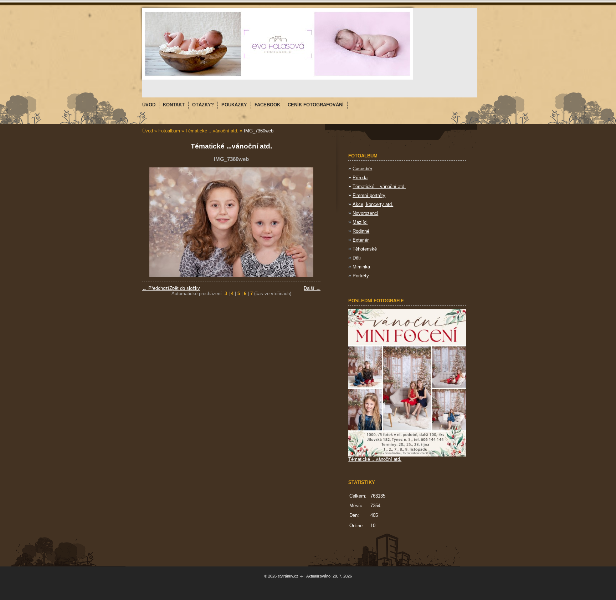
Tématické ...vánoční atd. (211, 130)
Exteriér (361, 240)
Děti (357, 258)
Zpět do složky (184, 288)
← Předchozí (155, 288)
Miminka (361, 266)
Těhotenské (365, 249)
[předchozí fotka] (154, 222)
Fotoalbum (169, 130)
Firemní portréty (369, 195)
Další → (312, 288)
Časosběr (362, 168)
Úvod (147, 130)
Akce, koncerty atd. (373, 204)
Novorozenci (365, 213)
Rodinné (361, 231)
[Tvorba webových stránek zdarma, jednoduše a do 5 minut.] (301, 576)
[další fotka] (309, 222)
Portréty (361, 275)
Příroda (360, 177)
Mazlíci (360, 222)
